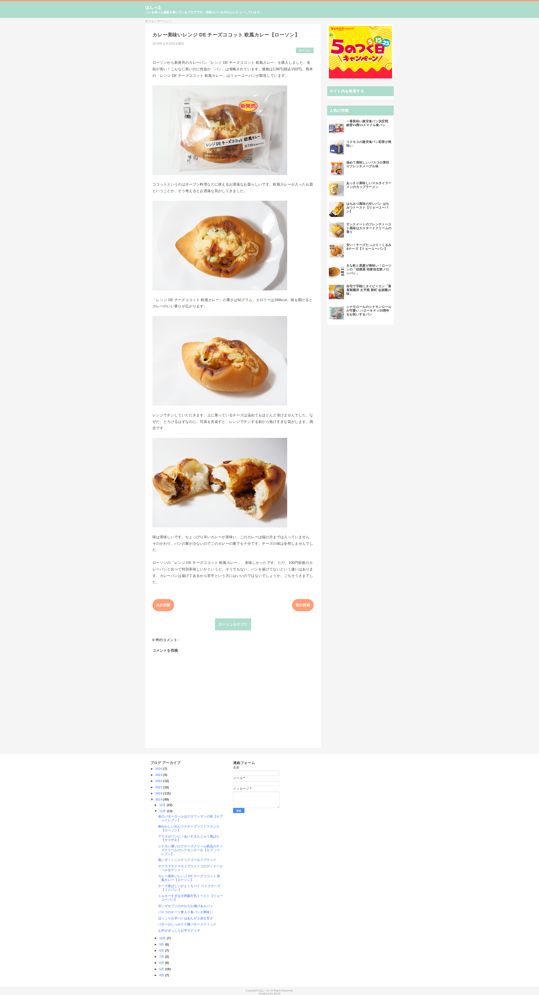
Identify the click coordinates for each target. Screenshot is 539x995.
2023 (159, 775)
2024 (159, 768)
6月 (162, 962)
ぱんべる (153, 7)
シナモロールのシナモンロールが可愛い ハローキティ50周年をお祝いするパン (369, 310)
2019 (159, 799)
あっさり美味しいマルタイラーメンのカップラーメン (369, 185)
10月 (163, 938)
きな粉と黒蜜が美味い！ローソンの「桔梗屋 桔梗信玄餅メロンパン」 (369, 269)
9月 (162, 944)
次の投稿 (163, 605)
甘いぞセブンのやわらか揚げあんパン (185, 906)
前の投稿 (303, 605)
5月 (162, 969)
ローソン (305, 50)
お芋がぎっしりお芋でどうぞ (179, 930)
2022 (159, 781)
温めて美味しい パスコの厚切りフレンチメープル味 (367, 164)
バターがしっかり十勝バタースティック (187, 924)
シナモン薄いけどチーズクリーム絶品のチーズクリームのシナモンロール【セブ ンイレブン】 (190, 850)
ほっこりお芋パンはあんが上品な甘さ (185, 918)
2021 (159, 787)
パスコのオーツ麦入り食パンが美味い (185, 912)
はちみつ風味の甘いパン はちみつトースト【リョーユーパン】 (367, 207)
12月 (163, 805)
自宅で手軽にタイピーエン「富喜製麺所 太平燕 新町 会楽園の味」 (369, 289)
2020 (159, 793)
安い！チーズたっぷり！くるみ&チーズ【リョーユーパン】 (369, 246)
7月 (162, 956)
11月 (163, 811)
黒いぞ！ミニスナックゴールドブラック (187, 860)
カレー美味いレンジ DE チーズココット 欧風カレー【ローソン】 (189, 878)
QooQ (277, 993)
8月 (162, 950)
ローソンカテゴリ (233, 624)
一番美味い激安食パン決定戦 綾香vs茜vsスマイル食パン (367, 123)
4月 (162, 975)
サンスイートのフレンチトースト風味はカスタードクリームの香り (369, 228)
